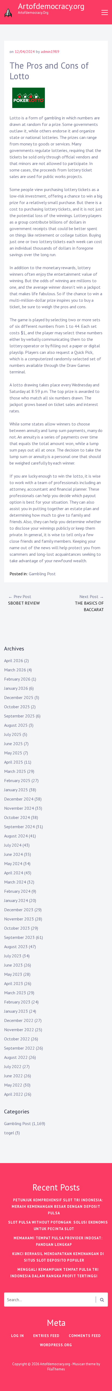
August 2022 (16, 1057)
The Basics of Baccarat (89, 603)
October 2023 (17, 928)
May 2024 (13, 863)
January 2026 (16, 688)
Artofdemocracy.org (51, 6)
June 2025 (13, 743)
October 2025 (17, 706)
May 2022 (13, 1085)
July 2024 (12, 845)
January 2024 (16, 900)
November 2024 (19, 808)
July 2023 (12, 955)
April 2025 (13, 762)
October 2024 (17, 817)
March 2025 (15, 771)
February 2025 (17, 780)
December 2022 (18, 1020)
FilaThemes (56, 1369)
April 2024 (13, 872)
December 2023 (18, 909)
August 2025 (16, 725)
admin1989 (50, 51)
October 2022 (17, 1038)
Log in (17, 1335)
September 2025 (19, 716)
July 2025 (12, 734)
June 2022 (13, 1075)
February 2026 (17, 679)
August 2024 (16, 836)
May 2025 (13, 752)
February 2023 (17, 1002)
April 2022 (13, 1094)
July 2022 (12, 1066)
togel (9, 1132)
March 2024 (15, 882)
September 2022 (19, 1048)
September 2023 (19, 937)
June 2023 (13, 965)
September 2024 (19, 826)
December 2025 (18, 697)
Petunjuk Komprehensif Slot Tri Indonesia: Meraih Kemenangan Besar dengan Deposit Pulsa (57, 1206)
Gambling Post (42, 573)
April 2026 (13, 660)
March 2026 (15, 669)
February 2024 (17, 891)
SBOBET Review (24, 600)
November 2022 (19, 1029)
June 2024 (13, 854)
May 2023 (13, 974)
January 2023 (16, 1011)
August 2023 (16, 946)
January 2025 (16, 789)
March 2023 (15, 992)
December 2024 (18, 799)
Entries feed (46, 1335)
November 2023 (19, 919)
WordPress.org (56, 1345)
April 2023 (13, 983)
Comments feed (85, 1335)
